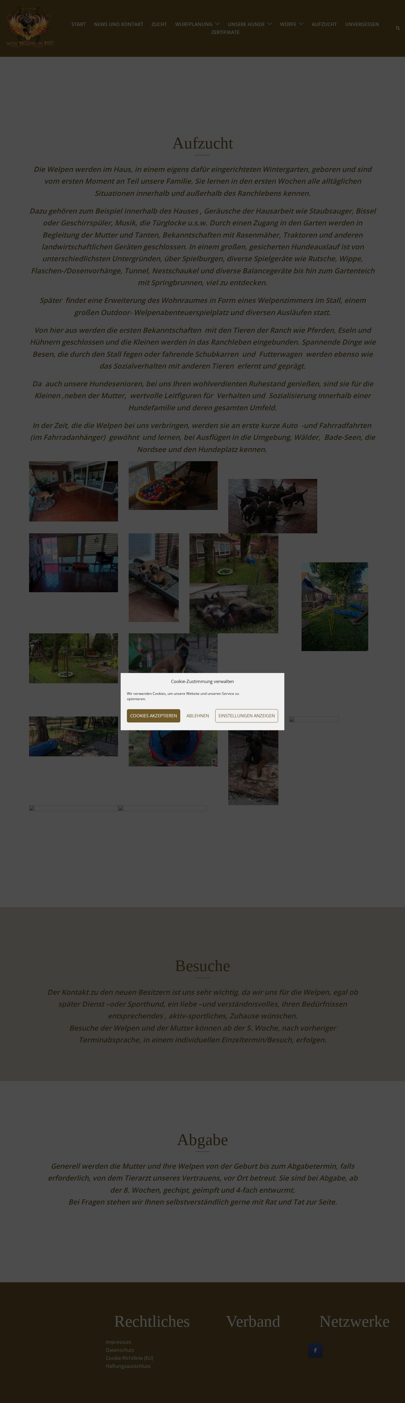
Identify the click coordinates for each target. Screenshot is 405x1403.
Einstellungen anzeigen (247, 716)
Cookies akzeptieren (153, 716)
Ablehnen (197, 716)
